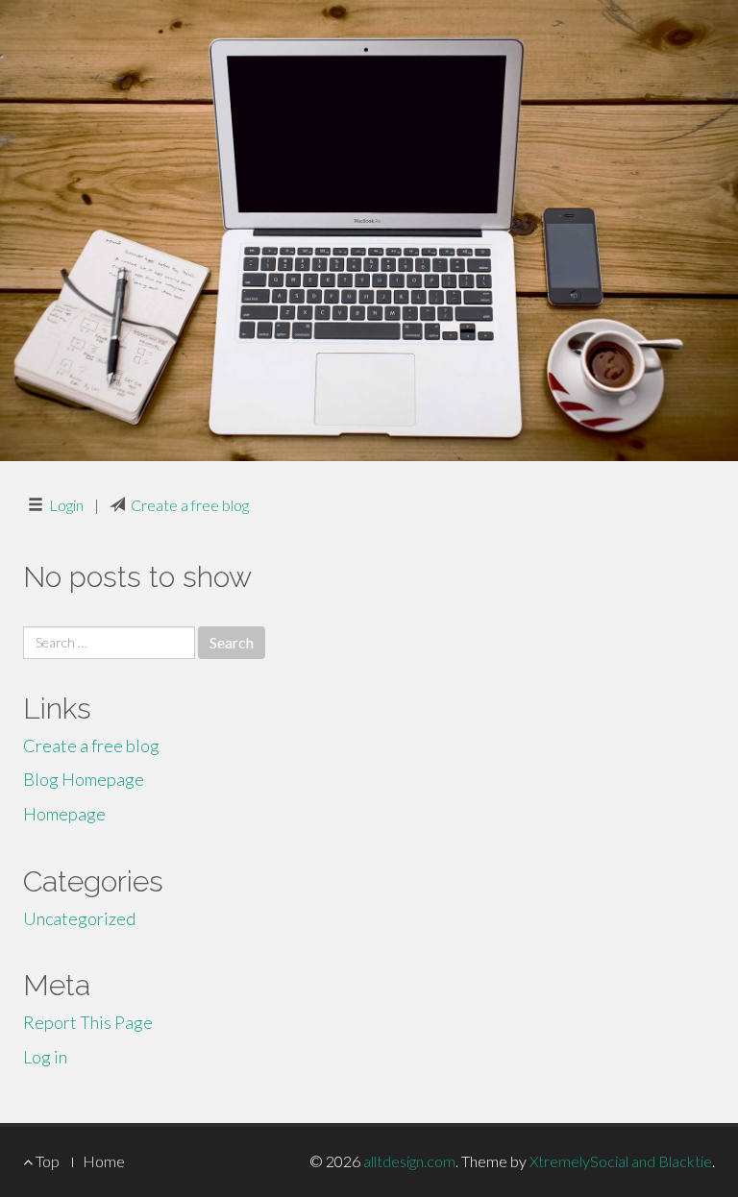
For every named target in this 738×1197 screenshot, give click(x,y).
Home (104, 1161)
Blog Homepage (83, 779)
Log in (45, 1056)
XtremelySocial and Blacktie (620, 1161)
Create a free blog (190, 505)
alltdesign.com (409, 1161)
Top (46, 1161)
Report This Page (88, 1022)
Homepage (64, 813)
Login (66, 505)
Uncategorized (79, 918)
